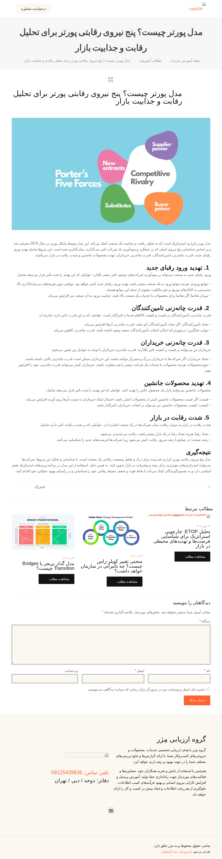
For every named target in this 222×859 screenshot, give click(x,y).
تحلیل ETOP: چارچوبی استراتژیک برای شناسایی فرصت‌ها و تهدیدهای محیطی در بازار (181, 539)
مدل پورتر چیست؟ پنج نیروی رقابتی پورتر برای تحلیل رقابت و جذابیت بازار (77, 60)
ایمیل (139, 670)
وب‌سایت (71, 670)
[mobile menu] (63, 8)
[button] (111, 810)
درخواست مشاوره (33, 8)
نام (207, 670)
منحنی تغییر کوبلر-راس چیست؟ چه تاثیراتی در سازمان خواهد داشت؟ (111, 566)
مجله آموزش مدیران (185, 60)
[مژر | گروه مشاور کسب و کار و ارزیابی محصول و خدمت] (197, 8)
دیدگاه (204, 621)
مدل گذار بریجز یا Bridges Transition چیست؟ (48, 566)
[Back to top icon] (13, 844)
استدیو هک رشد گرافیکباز (177, 851)
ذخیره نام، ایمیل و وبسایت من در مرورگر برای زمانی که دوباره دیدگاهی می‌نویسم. (146, 689)
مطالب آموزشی (150, 60)
